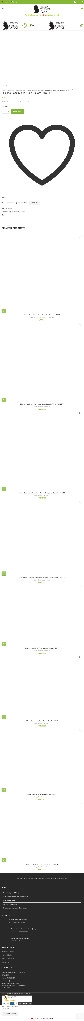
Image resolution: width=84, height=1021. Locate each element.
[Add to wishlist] (79, 235)
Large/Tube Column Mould (35, 90)
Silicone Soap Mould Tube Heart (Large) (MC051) (42, 794)
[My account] (75, 2)
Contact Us (5, 962)
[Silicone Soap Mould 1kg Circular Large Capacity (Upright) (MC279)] (42, 361)
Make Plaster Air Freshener (18, 919)
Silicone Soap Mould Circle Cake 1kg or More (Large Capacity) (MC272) (42, 577)
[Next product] (74, 90)
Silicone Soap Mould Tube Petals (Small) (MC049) (42, 721)
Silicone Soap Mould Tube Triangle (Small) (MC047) (42, 648)
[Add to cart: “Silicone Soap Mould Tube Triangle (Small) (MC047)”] (4, 644)
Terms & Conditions (8, 959)
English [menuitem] (36, 1018)
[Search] (82, 2)
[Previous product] (70, 90)
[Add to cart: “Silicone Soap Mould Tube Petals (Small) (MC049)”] (4, 717)
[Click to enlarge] (7, 85)
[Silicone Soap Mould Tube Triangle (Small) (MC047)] (42, 615)
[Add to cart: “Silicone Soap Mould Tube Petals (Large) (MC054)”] (4, 860)
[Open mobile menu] (3, 9)
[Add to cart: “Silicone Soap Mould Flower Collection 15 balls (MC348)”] (4, 311)
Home (3, 90)
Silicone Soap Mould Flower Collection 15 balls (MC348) (42, 315)
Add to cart (17, 111)
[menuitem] (5, 2)
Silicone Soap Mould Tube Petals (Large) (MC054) (42, 864)
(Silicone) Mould (20, 90)
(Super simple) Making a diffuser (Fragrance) (25, 929)
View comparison (10, 1014)
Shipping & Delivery (8, 951)
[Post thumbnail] (5, 922)
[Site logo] (42, 9)
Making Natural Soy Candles (20, 938)
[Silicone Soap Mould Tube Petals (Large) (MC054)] (42, 831)
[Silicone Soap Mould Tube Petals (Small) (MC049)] (42, 686)
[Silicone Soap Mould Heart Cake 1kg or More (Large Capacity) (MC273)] (42, 450)
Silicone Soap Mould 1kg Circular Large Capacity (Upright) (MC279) (42, 404)
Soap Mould (10, 90)
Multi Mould (33, 317)
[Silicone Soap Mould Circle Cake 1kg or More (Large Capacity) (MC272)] (42, 537)
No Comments (22, 922)
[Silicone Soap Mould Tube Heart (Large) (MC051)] (42, 759)
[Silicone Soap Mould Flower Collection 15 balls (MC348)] (42, 273)
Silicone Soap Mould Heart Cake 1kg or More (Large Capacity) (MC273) (42, 493)
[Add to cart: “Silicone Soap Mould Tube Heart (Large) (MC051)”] (4, 790)
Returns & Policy (7, 955)
